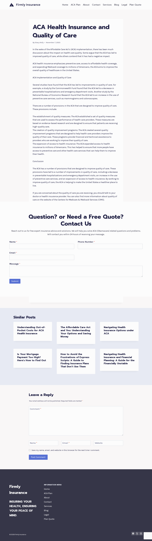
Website (98, 443)
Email (13, 252)
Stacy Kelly (39, 43)
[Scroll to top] (146, 537)
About (86, 4)
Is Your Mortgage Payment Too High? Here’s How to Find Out (31, 357)
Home (65, 4)
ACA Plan (75, 4)
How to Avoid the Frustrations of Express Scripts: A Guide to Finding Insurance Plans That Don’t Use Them (75, 360)
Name (13, 242)
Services (107, 4)
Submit (15, 281)
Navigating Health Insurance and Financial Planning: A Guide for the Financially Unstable (119, 358)
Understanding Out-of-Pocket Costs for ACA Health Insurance (31, 330)
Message (14, 264)
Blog (116, 4)
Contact (96, 4)
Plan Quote (135, 4)
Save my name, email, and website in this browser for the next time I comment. (66, 450)
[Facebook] (133, 533)
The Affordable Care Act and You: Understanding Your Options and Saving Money (76, 331)
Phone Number (86, 242)
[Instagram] (141, 533)
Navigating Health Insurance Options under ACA (119, 330)
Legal (124, 4)
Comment (35, 409)
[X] (137, 533)
